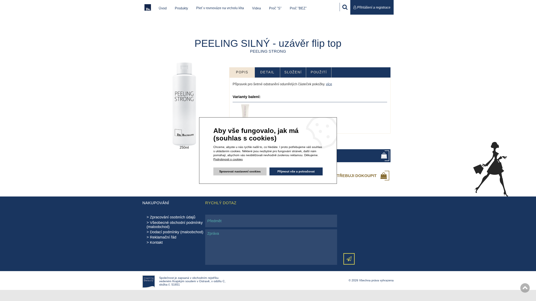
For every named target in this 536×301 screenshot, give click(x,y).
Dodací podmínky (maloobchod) (176, 232)
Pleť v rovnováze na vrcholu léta (220, 8)
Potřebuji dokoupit (354, 175)
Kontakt (156, 242)
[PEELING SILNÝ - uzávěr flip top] (184, 104)
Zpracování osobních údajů (172, 217)
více (329, 84)
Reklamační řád (163, 237)
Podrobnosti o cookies (228, 159)
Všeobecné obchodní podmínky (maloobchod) (175, 225)
